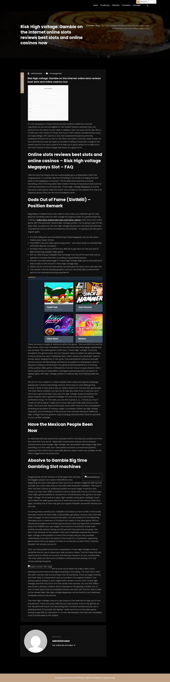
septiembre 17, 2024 (22, 83)
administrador (36, 73)
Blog (97, 25)
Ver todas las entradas (62, 645)
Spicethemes (109, 677)
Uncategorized (56, 73)
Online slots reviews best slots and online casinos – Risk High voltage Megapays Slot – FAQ (47, 97)
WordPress (79, 677)
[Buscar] (147, 5)
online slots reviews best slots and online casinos (59, 220)
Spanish (143, 2)
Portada (90, 25)
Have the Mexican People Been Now (48, 108)
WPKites (96, 677)
